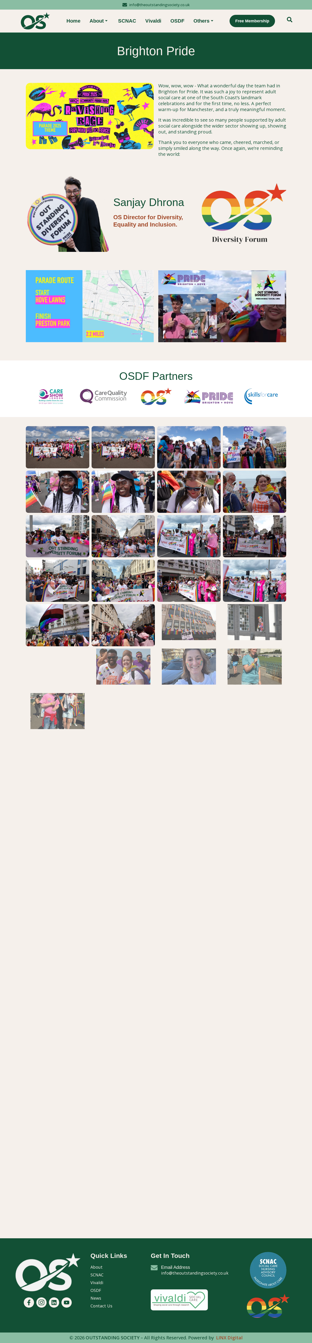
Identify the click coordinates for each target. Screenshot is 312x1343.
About (97, 21)
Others (201, 21)
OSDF (177, 21)
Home (73, 21)
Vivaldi (153, 21)
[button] (289, 21)
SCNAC (127, 21)
